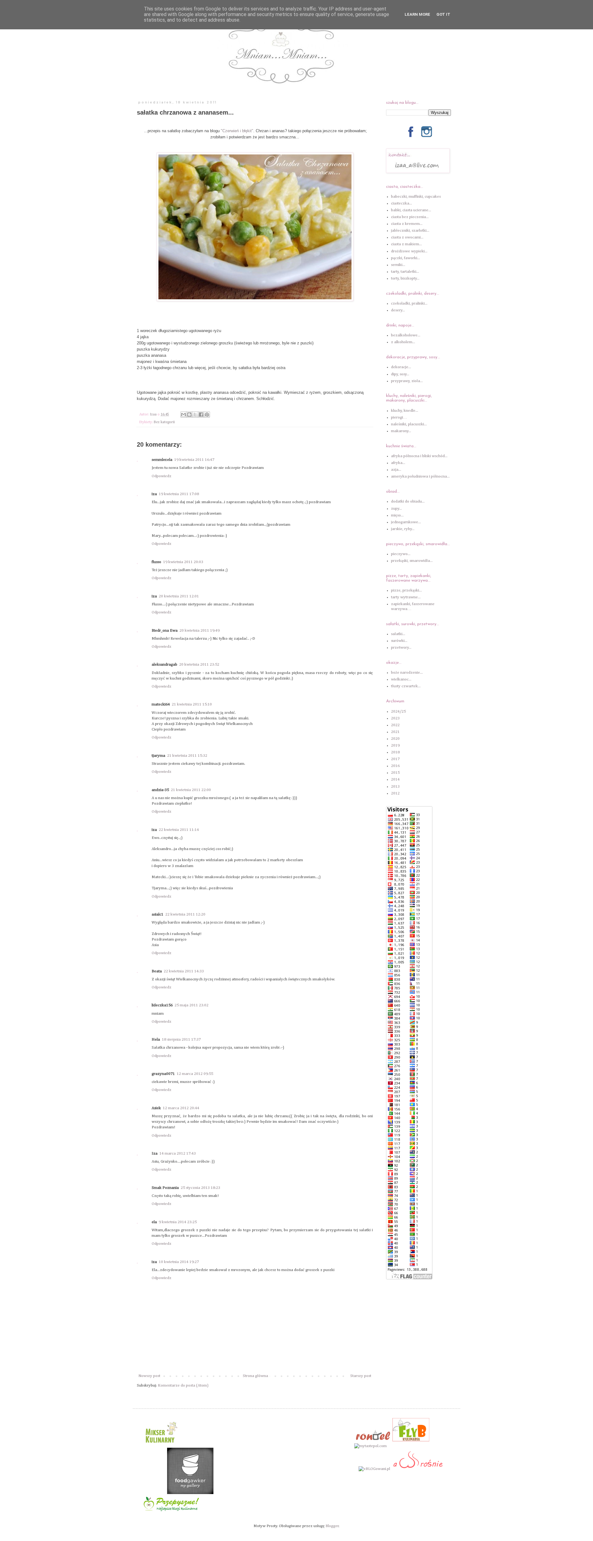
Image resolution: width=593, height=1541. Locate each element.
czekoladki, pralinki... (409, 303)
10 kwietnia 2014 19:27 (179, 1262)
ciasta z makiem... (406, 244)
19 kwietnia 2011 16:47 (194, 460)
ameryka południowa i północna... (420, 476)
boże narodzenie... (407, 673)
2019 (395, 745)
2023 (395, 718)
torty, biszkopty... (405, 278)
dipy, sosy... (400, 374)
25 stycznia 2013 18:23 (200, 1188)
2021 (395, 732)
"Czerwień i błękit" (237, 130)
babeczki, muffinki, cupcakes (416, 197)
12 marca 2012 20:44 (181, 1108)
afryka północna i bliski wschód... (419, 456)
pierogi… (399, 417)
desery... (398, 310)
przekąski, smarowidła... (412, 561)
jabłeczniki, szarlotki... (410, 231)
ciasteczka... (401, 203)
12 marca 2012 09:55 (195, 1074)
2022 (395, 725)
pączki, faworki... (405, 258)
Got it (443, 14)
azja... (396, 470)
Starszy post (360, 1376)
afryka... (398, 463)
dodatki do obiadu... (408, 501)
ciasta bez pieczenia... (410, 217)
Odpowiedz (161, 476)
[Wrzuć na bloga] (189, 414)
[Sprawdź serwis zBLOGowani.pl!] (374, 1469)
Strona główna (255, 1376)
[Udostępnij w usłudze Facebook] (201, 414)
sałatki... (398, 634)
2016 (395, 766)
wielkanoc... (401, 679)
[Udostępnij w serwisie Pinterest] (207, 414)
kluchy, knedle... (404, 411)
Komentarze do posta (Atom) (183, 1385)
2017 (395, 759)
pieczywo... (400, 554)
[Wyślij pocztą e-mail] (183, 414)
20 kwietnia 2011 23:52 (199, 665)
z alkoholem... (403, 342)
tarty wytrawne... (406, 597)
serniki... (398, 265)
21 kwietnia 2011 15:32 (187, 756)
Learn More (417, 14)
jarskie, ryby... (402, 529)
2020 (395, 739)
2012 (395, 793)
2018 (395, 752)
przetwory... (401, 648)
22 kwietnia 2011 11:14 (179, 830)
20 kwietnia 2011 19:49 (199, 631)
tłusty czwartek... (406, 686)
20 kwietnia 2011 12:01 (179, 596)
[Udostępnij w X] (195, 414)
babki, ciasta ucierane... (411, 210)
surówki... (399, 641)
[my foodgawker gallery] (190, 1493)
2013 (395, 787)
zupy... (396, 509)
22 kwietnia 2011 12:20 (185, 914)
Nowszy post (149, 1376)
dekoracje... (401, 367)
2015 (395, 773)
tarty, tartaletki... (405, 272)
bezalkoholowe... (405, 335)
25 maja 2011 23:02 (191, 1005)
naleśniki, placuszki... (409, 424)
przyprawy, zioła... (407, 381)
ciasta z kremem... (407, 224)
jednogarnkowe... (406, 522)
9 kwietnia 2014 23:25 (178, 1222)
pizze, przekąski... (406, 590)
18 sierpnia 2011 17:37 (181, 1040)
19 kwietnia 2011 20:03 (183, 562)
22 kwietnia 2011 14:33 (184, 971)
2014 (395, 779)
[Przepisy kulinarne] (160, 1445)
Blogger (332, 1526)
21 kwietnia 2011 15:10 (192, 704)
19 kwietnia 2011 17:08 (179, 494)
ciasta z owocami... (407, 237)
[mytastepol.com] (370, 1446)
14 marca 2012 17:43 (177, 1154)
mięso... (397, 515)
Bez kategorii (164, 422)
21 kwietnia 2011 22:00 (191, 790)
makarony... (401, 431)
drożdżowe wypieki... (409, 251)
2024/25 (398, 711)
